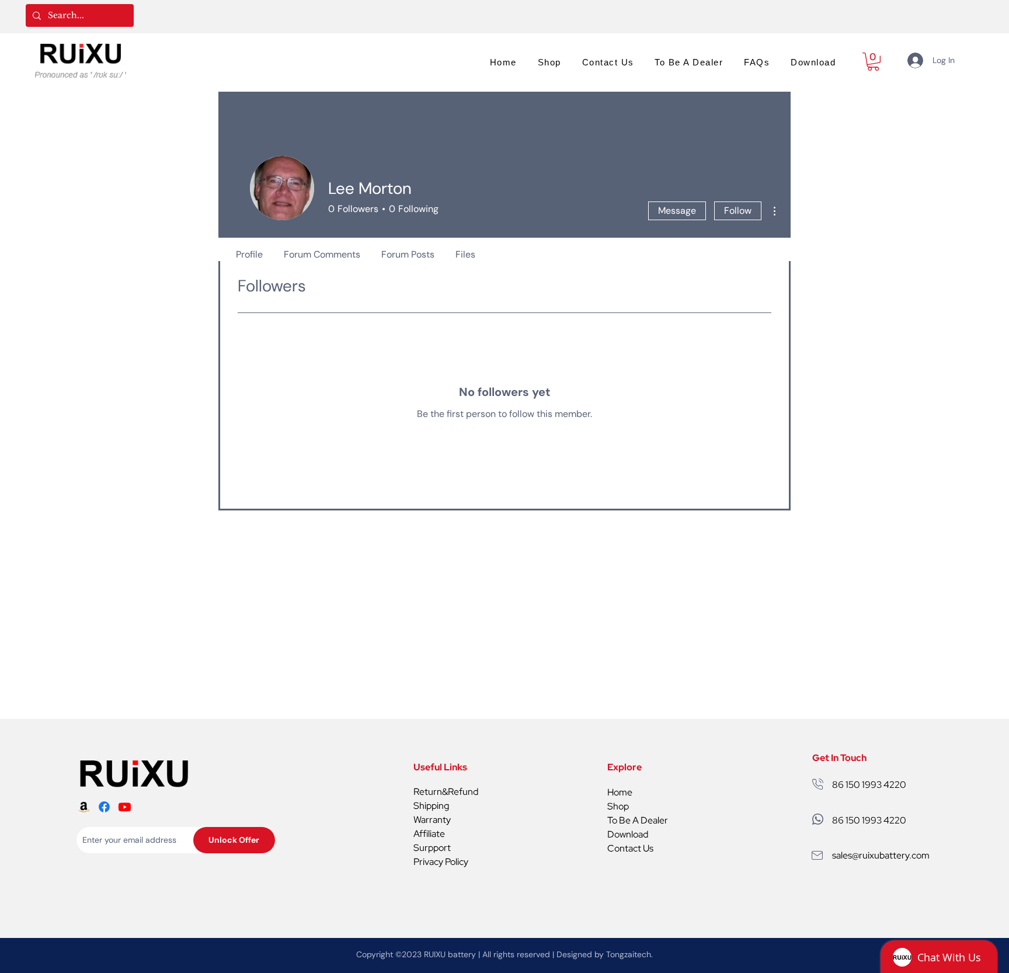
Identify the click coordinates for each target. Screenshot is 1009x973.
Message (677, 210)
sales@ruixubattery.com (881, 855)
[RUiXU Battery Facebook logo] (104, 807)
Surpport (432, 848)
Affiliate (429, 834)
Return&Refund (445, 792)
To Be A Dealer (637, 820)
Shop (618, 806)
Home (619, 792)
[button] (873, 62)
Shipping (431, 806)
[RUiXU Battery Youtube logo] (124, 807)
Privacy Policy (440, 862)
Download (627, 834)
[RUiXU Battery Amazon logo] (83, 807)
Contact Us (630, 848)
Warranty (432, 820)
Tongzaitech (628, 954)
